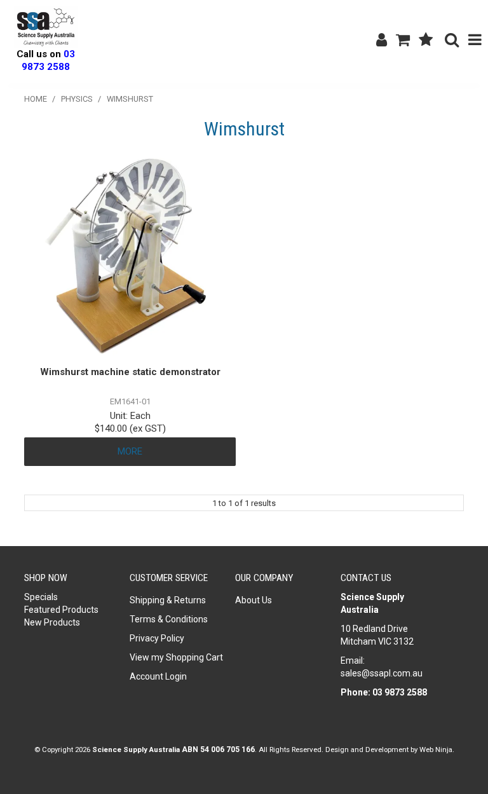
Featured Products (61, 610)
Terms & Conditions (169, 619)
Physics (77, 99)
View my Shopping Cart (176, 657)
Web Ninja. (436, 749)
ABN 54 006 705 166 (218, 749)
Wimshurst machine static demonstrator (130, 372)
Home (35, 99)
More (130, 451)
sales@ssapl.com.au (382, 673)
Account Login (158, 676)
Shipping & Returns (168, 600)
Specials (41, 597)
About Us (253, 600)
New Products (52, 622)
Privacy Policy (157, 638)
